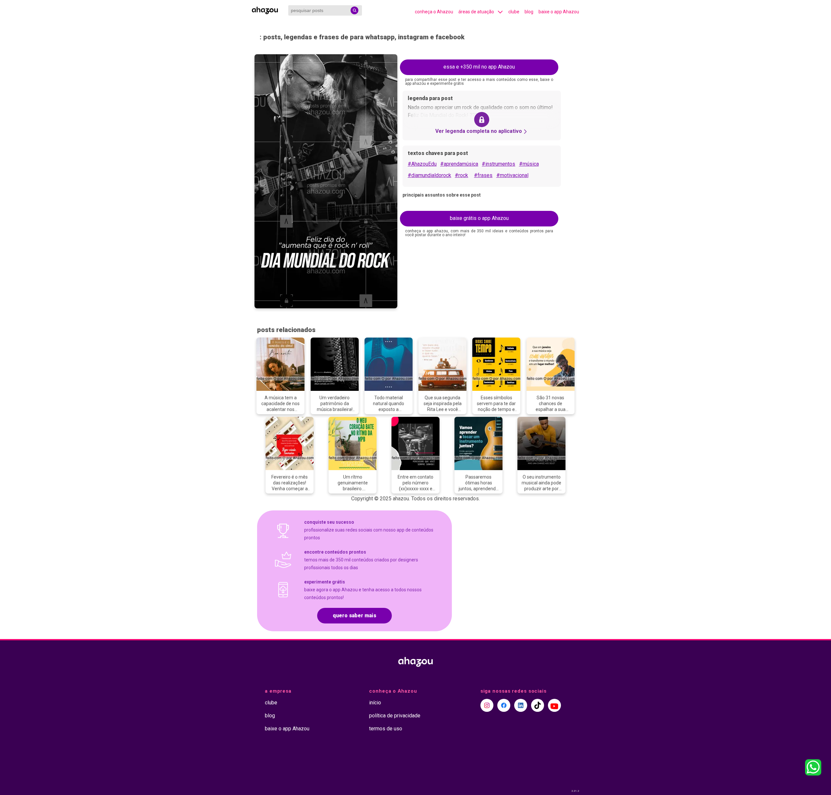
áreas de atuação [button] (476, 11)
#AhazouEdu (422, 164)
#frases (483, 175)
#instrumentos (498, 164)
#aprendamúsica (459, 164)
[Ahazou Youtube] (554, 705)
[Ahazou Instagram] (486, 705)
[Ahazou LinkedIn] (520, 705)
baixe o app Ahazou (559, 11)
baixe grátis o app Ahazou (479, 218)
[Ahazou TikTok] (537, 705)
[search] (354, 10)
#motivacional (512, 175)
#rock (461, 175)
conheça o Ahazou (434, 11)
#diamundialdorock (429, 175)
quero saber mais (354, 615)
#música (529, 164)
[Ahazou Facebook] (503, 705)
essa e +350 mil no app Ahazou (479, 67)
